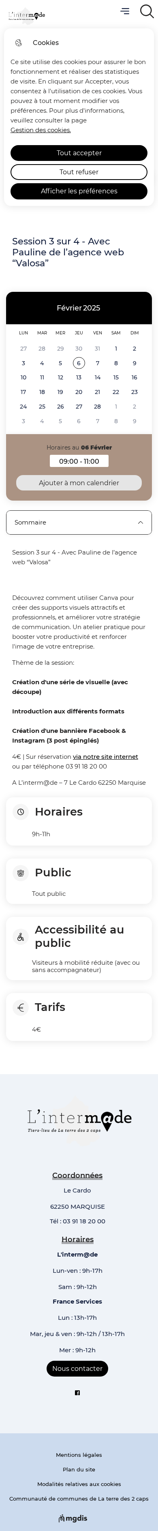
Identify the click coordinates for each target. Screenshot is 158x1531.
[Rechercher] (147, 11)
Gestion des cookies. (41, 130)
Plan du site (79, 1469)
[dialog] (79, 117)
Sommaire (30, 522)
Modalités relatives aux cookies (79, 1484)
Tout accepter (79, 153)
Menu (124, 11)
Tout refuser (79, 172)
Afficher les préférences (79, 191)
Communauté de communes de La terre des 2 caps (79, 1498)
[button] (79, 363)
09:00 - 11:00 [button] (84, 462)
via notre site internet (105, 756)
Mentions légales (79, 1455)
